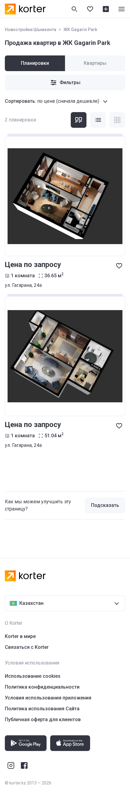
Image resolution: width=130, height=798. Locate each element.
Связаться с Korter (27, 647)
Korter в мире (20, 636)
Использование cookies (32, 676)
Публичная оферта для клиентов (43, 719)
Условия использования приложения (48, 698)
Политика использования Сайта (42, 709)
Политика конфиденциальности (42, 687)
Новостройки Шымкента (30, 29)
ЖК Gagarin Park (80, 29)
